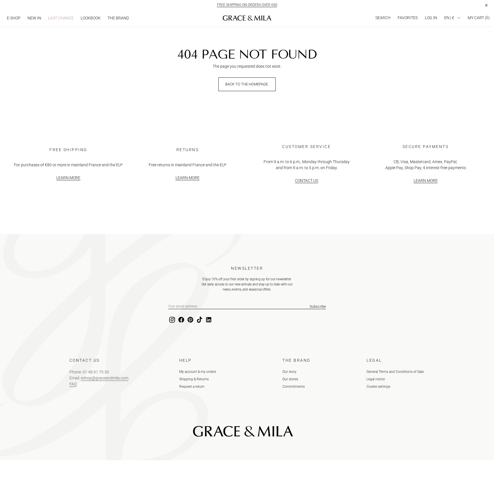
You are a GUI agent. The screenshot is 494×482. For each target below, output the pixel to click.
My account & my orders (197, 372)
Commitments (293, 387)
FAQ (73, 384)
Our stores (290, 379)
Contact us (306, 180)
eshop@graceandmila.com (104, 378)
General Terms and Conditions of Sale (395, 372)
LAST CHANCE (61, 18)
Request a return (191, 387)
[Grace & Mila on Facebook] (180, 320)
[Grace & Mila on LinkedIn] (208, 320)
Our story (289, 372)
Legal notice (375, 379)
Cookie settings (378, 387)
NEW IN (34, 18)
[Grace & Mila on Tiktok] (199, 320)
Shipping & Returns (194, 379)
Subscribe (318, 306)
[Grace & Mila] (247, 18)
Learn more (68, 177)
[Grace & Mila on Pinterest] (189, 320)
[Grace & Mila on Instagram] (171, 320)
